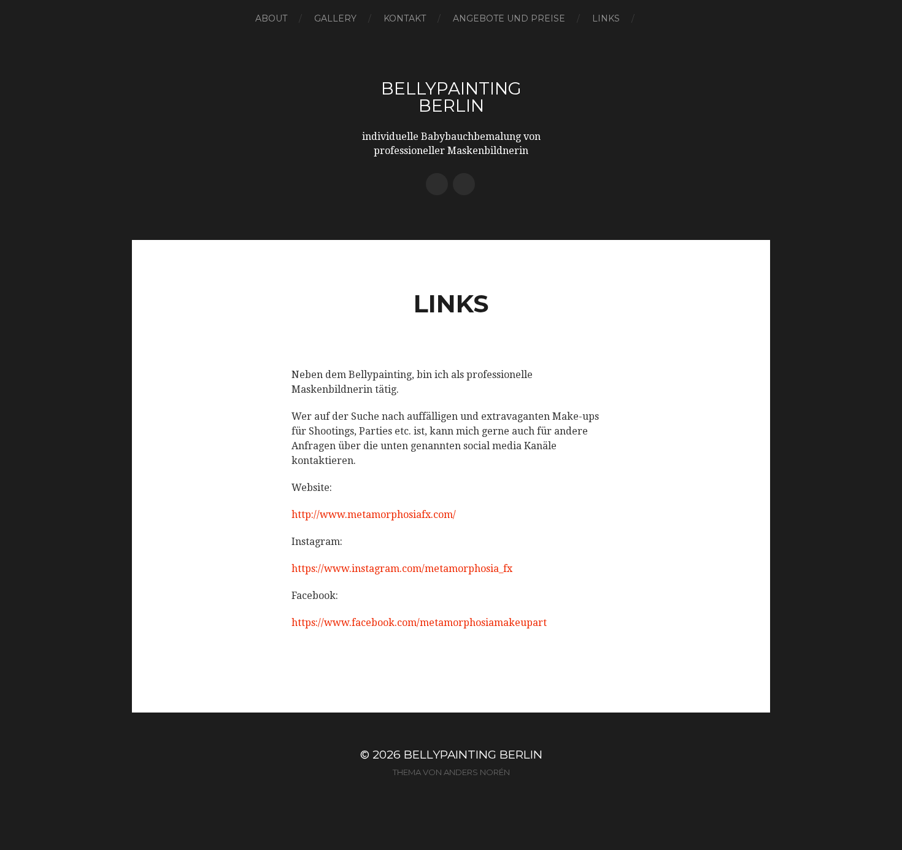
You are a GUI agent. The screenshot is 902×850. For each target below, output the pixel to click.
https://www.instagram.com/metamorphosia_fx (401, 568)
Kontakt (405, 18)
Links (606, 18)
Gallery (335, 18)
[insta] (437, 184)
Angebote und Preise (509, 18)
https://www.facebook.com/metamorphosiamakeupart (419, 622)
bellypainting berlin (451, 97)
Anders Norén (477, 772)
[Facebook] (464, 184)
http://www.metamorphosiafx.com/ (373, 514)
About (271, 18)
